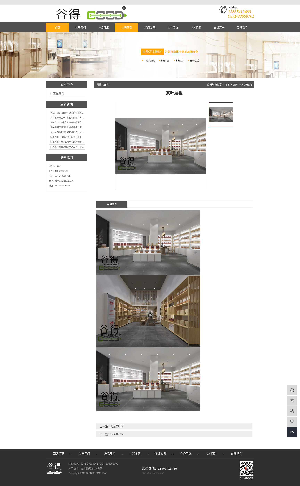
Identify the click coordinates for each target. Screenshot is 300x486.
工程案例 (127, 27)
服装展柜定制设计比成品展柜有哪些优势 (67, 127)
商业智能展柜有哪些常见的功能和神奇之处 (67, 113)
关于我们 (80, 27)
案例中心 (237, 85)
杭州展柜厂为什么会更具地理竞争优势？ (67, 142)
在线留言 (219, 27)
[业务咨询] (292, 390)
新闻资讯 (150, 27)
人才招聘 (196, 27)
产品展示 (103, 27)
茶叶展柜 (248, 85)
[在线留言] (292, 422)
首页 (57, 27)
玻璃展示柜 (117, 434)
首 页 (228, 85)
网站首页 (58, 453)
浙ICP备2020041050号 (153, 473)
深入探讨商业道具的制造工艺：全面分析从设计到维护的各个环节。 (67, 147)
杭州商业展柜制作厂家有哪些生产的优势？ (67, 122)
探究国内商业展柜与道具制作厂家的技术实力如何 (67, 132)
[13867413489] (292, 401)
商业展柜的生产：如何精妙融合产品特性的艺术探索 (67, 118)
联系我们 (242, 27)
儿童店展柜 (117, 426)
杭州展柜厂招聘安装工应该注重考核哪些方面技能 (67, 137)
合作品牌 (173, 27)
